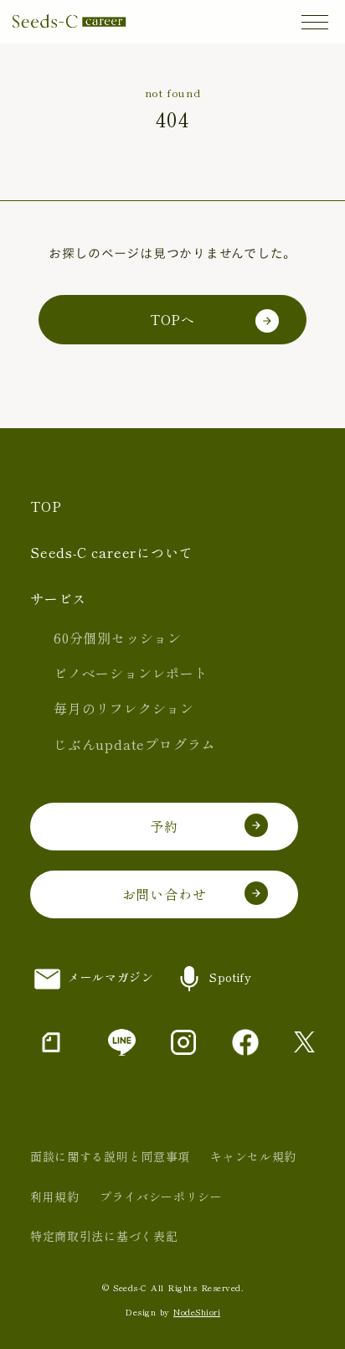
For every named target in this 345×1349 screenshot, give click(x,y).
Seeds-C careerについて (111, 552)
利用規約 (55, 1196)
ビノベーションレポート (131, 673)
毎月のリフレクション (124, 708)
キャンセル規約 (253, 1156)
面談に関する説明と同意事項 (110, 1156)
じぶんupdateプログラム (134, 744)
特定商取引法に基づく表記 (104, 1236)
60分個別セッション (118, 638)
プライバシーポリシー (161, 1196)
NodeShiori (196, 1311)
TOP (45, 506)
